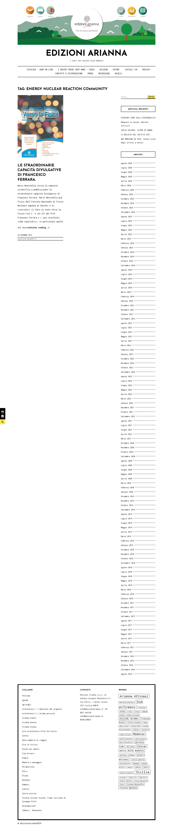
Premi (90, 73)
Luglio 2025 (126, 221)
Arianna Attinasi (134, 696)
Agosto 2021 (126, 421)
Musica (118, 73)
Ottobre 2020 (127, 452)
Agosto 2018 (126, 567)
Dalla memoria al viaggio (34, 740)
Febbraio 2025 (127, 243)
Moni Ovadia (130, 746)
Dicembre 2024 (127, 252)
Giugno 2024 (126, 279)
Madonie (139, 734)
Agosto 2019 (126, 514)
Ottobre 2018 (127, 558)
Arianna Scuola (29, 727)
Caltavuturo (142, 707)
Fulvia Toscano (134, 722)
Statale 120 (131, 69)
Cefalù (122, 711)
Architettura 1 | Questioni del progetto (42, 709)
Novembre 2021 (127, 407)
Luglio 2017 (126, 625)
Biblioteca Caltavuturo (127, 702)
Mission (104, 69)
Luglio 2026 (126, 168)
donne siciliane (133, 715)
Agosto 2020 (126, 461)
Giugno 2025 (126, 225)
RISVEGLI (26, 780)
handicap (135, 729)
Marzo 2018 (126, 590)
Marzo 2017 (126, 643)
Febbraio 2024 (127, 296)
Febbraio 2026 (127, 190)
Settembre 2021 (128, 416)
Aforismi (26, 696)
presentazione (125, 763)
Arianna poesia (29, 722)
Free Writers (28, 753)
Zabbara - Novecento (31, 810)
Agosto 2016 (126, 674)
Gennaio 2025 (127, 248)
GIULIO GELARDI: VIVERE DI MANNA (136, 130)
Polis (24, 771)
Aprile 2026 (126, 181)
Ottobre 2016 (127, 665)
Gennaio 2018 (127, 598)
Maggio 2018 (126, 581)
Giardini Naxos (135, 726)
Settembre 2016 (128, 669)
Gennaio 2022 (127, 403)
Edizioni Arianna (86, 53)
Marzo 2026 (126, 185)
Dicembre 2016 (127, 656)
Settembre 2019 (128, 510)
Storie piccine (29, 793)
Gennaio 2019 (127, 545)
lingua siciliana (125, 734)
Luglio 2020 (126, 465)
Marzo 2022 (126, 399)
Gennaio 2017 (127, 652)
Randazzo (136, 763)
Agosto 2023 (126, 323)
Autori (116, 69)
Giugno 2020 (126, 470)
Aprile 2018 (126, 585)
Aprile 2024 (126, 288)
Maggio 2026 (126, 176)
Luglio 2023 (126, 328)
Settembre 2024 (128, 265)
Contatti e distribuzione (69, 73)
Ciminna (137, 711)
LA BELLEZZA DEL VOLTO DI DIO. (135, 134)
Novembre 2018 (127, 554)
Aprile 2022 (126, 394)
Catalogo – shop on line (40, 69)
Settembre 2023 (128, 319)
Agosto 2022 (126, 376)
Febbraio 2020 (127, 487)
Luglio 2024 (126, 274)
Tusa (121, 784)
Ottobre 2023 (127, 314)
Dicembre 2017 (127, 603)
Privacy (146, 69)
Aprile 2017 (126, 638)
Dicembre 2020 (127, 443)
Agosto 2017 (126, 621)
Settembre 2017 (128, 616)
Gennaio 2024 (127, 301)
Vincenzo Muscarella (135, 784)
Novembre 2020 (127, 447)
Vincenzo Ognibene (128, 788)
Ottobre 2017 (127, 612)
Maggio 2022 (126, 390)
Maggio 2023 (126, 336)
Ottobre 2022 (127, 367)
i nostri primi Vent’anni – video (76, 69)
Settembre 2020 (128, 456)
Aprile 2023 (126, 341)
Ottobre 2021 (127, 412)
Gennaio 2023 (127, 354)
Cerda (130, 711)
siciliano (123, 777)
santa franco (142, 767)
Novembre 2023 (127, 310)
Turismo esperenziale (140, 781)
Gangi (145, 722)
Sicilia (142, 772)
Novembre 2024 (127, 256)
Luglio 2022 (126, 381)
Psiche (25, 776)
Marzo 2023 (126, 345)
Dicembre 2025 (127, 199)
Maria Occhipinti (141, 739)
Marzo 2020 (126, 483)
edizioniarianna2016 (26, 239)
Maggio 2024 (126, 283)
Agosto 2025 (126, 216)
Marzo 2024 (126, 292)
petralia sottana (127, 755)
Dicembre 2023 (127, 305)
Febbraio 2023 (127, 350)
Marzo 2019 (126, 536)
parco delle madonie (132, 750)
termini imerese (125, 781)
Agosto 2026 (126, 163)
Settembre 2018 (128, 563)
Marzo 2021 (126, 439)
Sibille (25, 789)
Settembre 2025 (128, 212)
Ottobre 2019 (127, 505)
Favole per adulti (30, 749)
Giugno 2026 (126, 172)
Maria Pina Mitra (126, 742)
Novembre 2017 (127, 607)
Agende (25, 700)
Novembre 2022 (127, 363)
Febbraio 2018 (127, 594)
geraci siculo (124, 726)
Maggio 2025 (126, 230)
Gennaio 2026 (127, 194)
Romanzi (25, 784)
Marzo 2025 (126, 239)
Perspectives (28, 767)
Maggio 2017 (126, 634)
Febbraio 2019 (127, 541)
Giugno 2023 (126, 332)
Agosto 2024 (126, 270)
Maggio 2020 (126, 474)
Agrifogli (26, 705)
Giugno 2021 (126, 430)
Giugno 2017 (126, 630)
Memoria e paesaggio (31, 762)
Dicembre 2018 (127, 550)
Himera (25, 758)
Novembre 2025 (127, 203)
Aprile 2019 (126, 532)
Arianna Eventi (29, 718)
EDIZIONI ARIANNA (129, 718)
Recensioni (104, 73)
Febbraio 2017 (127, 647)
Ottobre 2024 (127, 261)
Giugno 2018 (126, 576)
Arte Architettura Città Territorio (39, 731)
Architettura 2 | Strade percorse (38, 713)
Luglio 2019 (126, 518)
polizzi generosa (138, 759)
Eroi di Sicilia (29, 744)
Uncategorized (28, 806)
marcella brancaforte (126, 739)
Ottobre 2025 (127, 208)
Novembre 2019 (127, 501)
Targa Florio (143, 777)
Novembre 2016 (127, 661)
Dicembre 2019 (127, 496)
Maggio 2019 (126, 527)
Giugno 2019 (126, 523)
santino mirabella (126, 773)
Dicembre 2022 (127, 359)
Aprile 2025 (126, 234)
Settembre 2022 (128, 372)
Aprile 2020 (126, 479)
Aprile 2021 (126, 434)
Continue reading (39, 228)
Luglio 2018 (126, 572)
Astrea (25, 736)
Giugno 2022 (126, 385)
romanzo (129, 767)
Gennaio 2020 (127, 492)
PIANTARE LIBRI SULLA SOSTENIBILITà (138, 118)
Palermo (141, 746)
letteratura (145, 729)
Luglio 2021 (126, 425)
